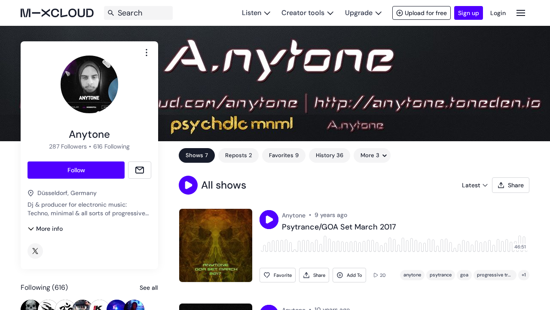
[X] (35, 251)
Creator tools (302, 12)
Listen (251, 12)
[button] (188, 185)
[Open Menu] (520, 13)
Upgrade (359, 12)
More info (49, 228)
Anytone (294, 215)
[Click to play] (269, 219)
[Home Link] (57, 13)
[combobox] (146, 52)
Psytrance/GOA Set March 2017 (339, 227)
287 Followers (68, 146)
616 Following (111, 146)
